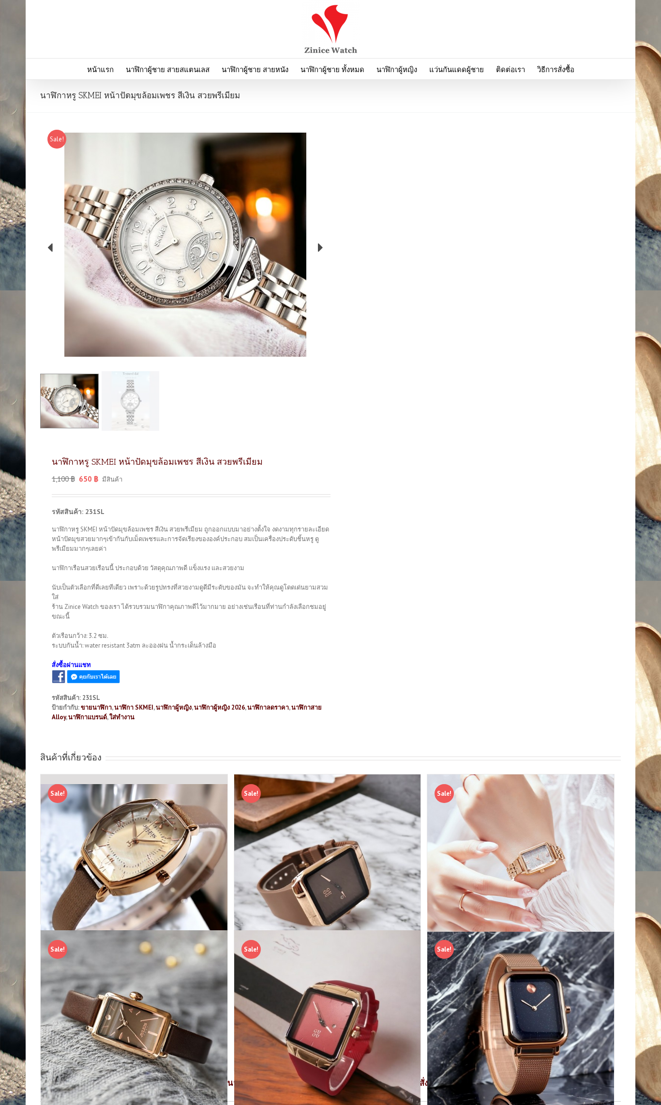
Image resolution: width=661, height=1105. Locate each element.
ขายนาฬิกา (96, 707)
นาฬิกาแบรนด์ (87, 717)
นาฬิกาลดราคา (268, 707)
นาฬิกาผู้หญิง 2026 (219, 707)
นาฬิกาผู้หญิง (174, 707)
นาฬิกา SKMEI (133, 707)
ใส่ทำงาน (122, 717)
